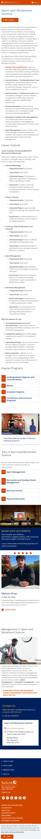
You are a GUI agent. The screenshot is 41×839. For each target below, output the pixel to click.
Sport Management (16, 472)
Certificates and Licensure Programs (19, 399)
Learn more (10, 609)
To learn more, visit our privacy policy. (20, 831)
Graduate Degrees (15, 392)
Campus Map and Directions (12, 805)
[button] (20, 424)
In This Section (8, 20)
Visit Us (6, 774)
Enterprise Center (8, 813)
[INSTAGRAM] (20, 797)
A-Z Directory (6, 808)
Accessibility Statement (10, 820)
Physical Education (16, 498)
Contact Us (5, 792)
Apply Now (7, 765)
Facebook (17, 712)
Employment (6, 815)
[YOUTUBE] (24, 797)
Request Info (8, 770)
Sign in (35, 2)
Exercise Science (14, 490)
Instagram (6, 712)
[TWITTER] (3, 797)
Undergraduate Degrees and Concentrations (20, 378)
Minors (10, 385)
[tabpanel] (20, 583)
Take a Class (8, 761)
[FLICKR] (15, 797)
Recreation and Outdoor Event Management (21, 481)
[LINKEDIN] (11, 797)
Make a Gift (5, 810)
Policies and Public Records (12, 818)
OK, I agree (7, 836)
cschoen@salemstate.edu (15, 728)
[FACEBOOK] (7, 797)
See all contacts (11, 716)
